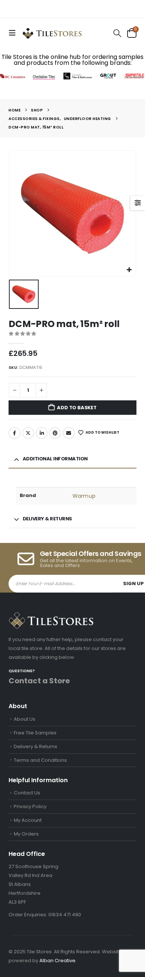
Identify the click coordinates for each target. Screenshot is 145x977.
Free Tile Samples (35, 732)
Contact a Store (39, 681)
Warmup (83, 496)
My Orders (26, 833)
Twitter (28, 433)
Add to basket (76, 407)
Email (69, 433)
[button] (14, 33)
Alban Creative (57, 960)
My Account (28, 820)
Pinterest (55, 433)
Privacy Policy (30, 806)
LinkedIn (42, 433)
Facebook (14, 433)
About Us (24, 719)
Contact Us (27, 792)
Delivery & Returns (35, 746)
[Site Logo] (52, 33)
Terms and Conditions (40, 760)
